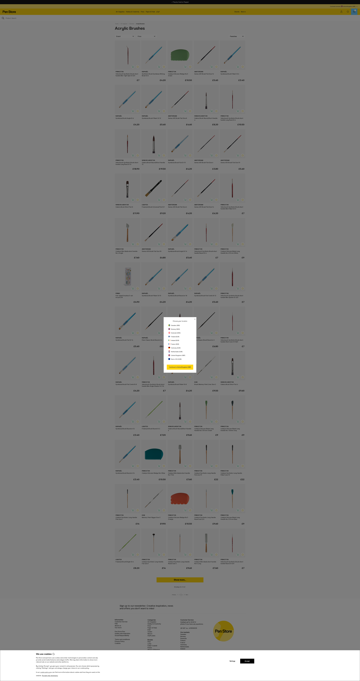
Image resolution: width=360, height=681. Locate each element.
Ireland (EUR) (175, 340)
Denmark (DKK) (176, 333)
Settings (232, 661)
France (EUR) (175, 344)
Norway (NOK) (175, 329)
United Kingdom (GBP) (178, 355)
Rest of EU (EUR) (176, 359)
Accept (247, 661)
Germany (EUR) (176, 348)
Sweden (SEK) (175, 325)
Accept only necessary (50, 676)
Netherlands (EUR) (177, 351)
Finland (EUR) (175, 336)
